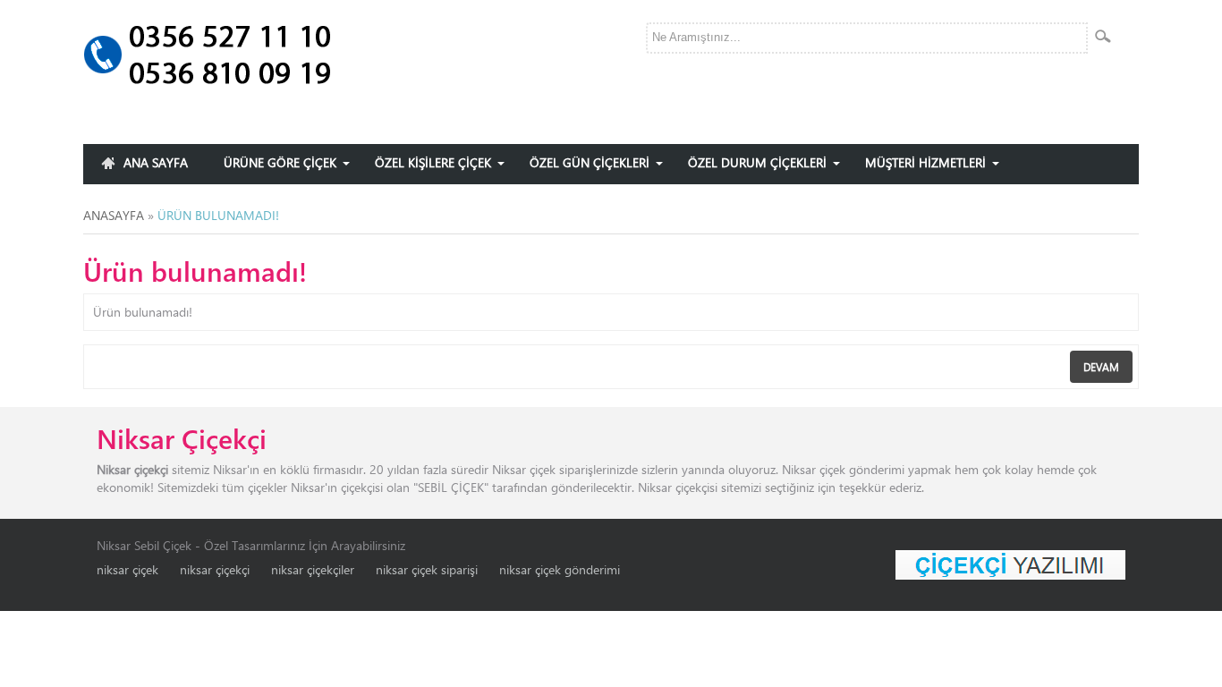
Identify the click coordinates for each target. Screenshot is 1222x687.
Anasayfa (113, 215)
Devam (1101, 367)
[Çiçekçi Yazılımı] (1010, 563)
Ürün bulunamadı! (218, 215)
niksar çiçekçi (215, 569)
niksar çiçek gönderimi (559, 569)
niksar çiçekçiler (312, 569)
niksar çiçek (127, 569)
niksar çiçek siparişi (427, 569)
